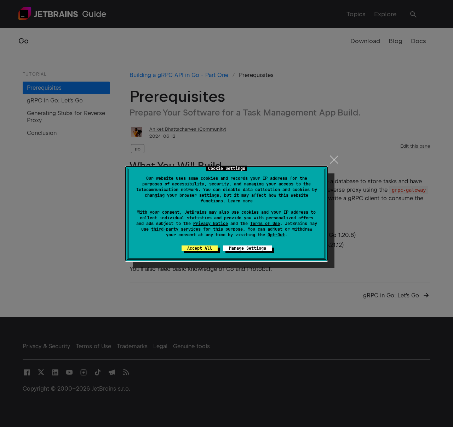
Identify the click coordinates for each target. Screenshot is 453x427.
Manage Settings (247, 248)
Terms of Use (265, 223)
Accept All (199, 248)
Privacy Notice (210, 223)
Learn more (240, 201)
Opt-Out (276, 235)
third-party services (176, 229)
